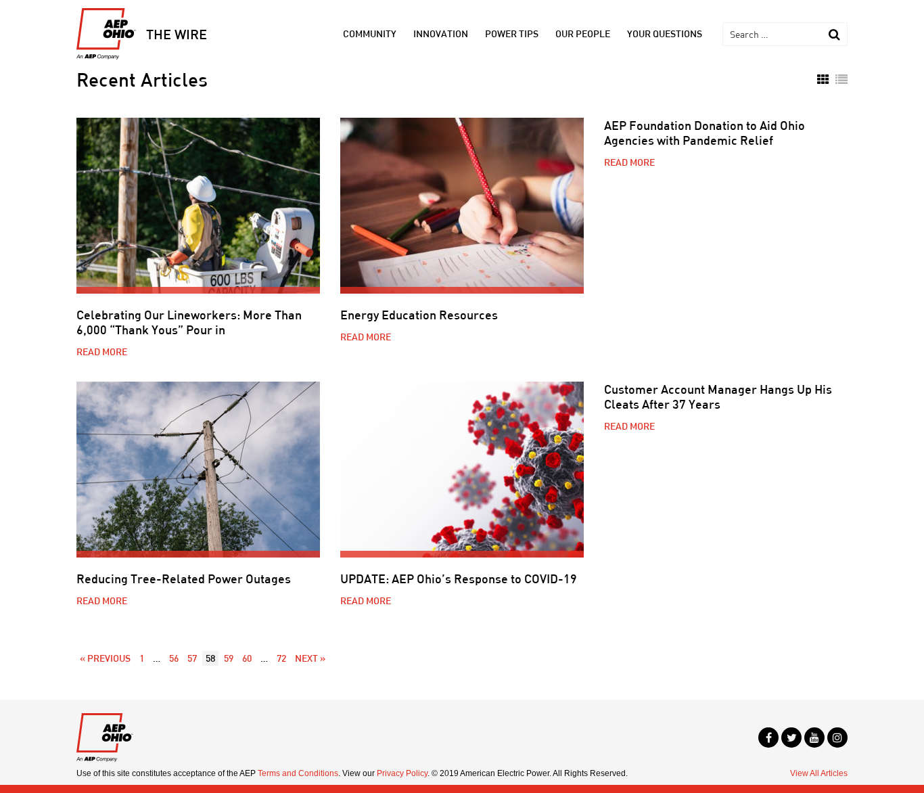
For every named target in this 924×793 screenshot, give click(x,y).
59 (228, 658)
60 (247, 658)
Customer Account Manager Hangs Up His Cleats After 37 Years (718, 396)
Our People (582, 33)
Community (369, 33)
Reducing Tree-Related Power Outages (183, 578)
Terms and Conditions (298, 773)
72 (281, 658)
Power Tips (511, 33)
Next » (310, 658)
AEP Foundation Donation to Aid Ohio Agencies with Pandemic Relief (704, 133)
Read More (101, 351)
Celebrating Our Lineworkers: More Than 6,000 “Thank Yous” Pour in (189, 322)
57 (192, 658)
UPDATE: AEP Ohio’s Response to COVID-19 (458, 578)
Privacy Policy (402, 773)
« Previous (105, 658)
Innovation (440, 33)
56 (174, 658)
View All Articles (819, 773)
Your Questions (664, 33)
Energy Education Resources (419, 314)
